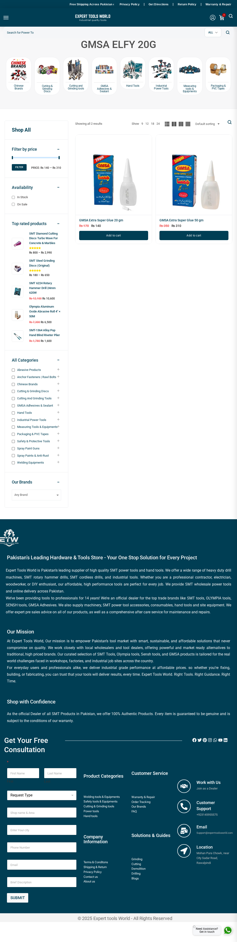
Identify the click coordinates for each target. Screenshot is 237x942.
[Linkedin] (225, 740)
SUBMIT (17, 897)
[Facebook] (194, 740)
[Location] (184, 851)
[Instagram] (210, 740)
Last (47, 781)
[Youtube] (220, 740)
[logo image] (92, 19)
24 (158, 123)
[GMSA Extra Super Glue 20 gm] (113, 176)
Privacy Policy (130, 4)
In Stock (22, 197)
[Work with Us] (184, 786)
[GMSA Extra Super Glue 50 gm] (193, 176)
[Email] (184, 830)
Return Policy (187, 4)
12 (147, 123)
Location (204, 847)
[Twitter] (199, 740)
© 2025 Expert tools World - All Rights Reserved (125, 918)
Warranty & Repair (218, 4)
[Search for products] (227, 32)
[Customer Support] (184, 806)
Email (201, 826)
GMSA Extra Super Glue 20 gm (101, 220)
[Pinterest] (205, 740)
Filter (19, 167)
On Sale (22, 204)
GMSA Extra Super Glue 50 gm (181, 220)
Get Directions (158, 4)
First (10, 781)
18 (152, 123)
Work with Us (208, 782)
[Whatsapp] (215, 740)
